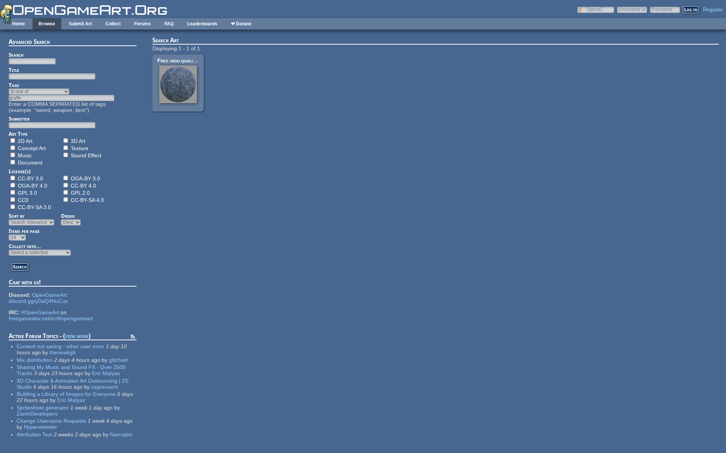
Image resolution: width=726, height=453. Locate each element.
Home (18, 23)
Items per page (24, 231)
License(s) (20, 171)
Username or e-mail (632, 9)
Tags (14, 85)
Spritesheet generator (43, 408)
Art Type (18, 134)
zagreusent (104, 387)
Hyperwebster (40, 427)
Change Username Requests (51, 421)
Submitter (19, 119)
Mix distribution (35, 360)
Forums (142, 23)
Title (14, 70)
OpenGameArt (49, 295)
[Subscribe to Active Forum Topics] (133, 338)
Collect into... (25, 246)
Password (662, 9)
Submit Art (80, 23)
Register (713, 9)
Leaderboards (202, 23)
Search (16, 55)
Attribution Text (34, 434)
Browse (47, 23)
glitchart (118, 360)
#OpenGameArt (40, 312)
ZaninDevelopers (37, 414)
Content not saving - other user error (60, 346)
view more (76, 336)
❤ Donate (241, 23)
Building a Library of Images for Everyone (66, 394)
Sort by (17, 216)
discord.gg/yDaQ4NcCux (38, 301)
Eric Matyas (106, 373)
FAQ (169, 23)
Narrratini (121, 434)
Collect (113, 23)
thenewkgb (63, 352)
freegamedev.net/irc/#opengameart (51, 318)
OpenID (595, 9)
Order (67, 216)
